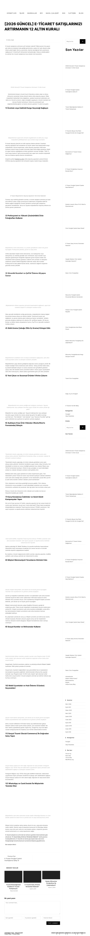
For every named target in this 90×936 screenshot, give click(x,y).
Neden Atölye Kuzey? (71, 678)
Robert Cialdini (46, 664)
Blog (84, 932)
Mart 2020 (68, 713)
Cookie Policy (7, 934)
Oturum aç (68, 753)
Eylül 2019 (68, 722)
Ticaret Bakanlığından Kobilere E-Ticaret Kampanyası (13, 886)
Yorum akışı (68, 757)
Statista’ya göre (19, 159)
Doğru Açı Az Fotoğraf (71, 393)
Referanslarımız (69, 680)
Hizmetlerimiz (69, 676)
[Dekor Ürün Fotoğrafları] (75, 664)
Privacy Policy (16, 934)
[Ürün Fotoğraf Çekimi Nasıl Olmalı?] (75, 611)
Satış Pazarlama (69, 416)
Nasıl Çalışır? (72, 932)
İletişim (67, 682)
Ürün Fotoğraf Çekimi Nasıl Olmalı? (74, 228)
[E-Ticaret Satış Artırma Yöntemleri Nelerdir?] (75, 631)
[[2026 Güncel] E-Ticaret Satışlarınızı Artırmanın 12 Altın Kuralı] (75, 444)
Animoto (7, 473)
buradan (13, 493)
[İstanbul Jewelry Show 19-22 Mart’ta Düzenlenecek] (75, 588)
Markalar (63, 932)
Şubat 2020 (68, 716)
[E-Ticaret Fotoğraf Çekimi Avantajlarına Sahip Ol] (75, 465)
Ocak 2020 (68, 719)
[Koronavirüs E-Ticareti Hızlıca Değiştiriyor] (75, 531)
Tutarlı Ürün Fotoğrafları (71, 378)
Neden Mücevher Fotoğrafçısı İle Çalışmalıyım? (51, 883)
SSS (77, 932)
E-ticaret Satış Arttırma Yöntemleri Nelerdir (25, 837)
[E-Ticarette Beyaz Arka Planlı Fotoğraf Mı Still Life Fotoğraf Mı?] (75, 508)
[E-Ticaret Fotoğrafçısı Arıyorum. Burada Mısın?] (75, 552)
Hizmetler (54, 932)
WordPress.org (69, 759)
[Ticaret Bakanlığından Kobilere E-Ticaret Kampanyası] (75, 486)
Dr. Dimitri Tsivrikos (21, 546)
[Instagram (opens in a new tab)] (77, 6)
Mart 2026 (68, 704)
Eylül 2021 (68, 707)
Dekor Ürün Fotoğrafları (71, 273)
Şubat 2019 (68, 725)
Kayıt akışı (68, 755)
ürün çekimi (17, 263)
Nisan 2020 (68, 710)
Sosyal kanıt (8, 664)
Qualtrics (29, 605)
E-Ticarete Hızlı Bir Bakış (72, 405)
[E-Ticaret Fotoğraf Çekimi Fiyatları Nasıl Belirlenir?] (75, 570)
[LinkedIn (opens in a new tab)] (82, 6)
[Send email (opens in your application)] (87, 6)
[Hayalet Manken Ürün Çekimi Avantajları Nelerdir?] (75, 648)
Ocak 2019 (68, 729)
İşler (58, 932)
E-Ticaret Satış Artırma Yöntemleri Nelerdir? (32, 885)
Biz (67, 932)
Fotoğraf (67, 414)
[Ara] (83, 41)
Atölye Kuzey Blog (70, 684)
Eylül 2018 (68, 732)
